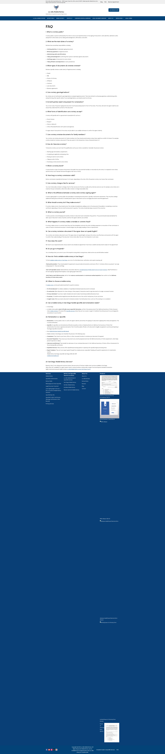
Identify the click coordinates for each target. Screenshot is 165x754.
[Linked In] (54, 750)
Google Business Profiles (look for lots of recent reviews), (94, 269)
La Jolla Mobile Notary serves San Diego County (79, 369)
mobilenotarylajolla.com (53, 355)
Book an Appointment (113, 2)
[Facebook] (47, 750)
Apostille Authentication (52, 378)
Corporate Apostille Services (82, 18)
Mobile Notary (49, 376)
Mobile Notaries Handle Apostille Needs (59, 331)
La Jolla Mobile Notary (39, 18)
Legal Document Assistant (99, 18)
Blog (101, 2)
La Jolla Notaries (86, 378)
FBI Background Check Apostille (53, 383)
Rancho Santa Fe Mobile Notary (71, 390)
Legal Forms (128, 18)
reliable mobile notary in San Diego (58, 260)
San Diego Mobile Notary (70, 382)
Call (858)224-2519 (113, 10)
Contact (84, 388)
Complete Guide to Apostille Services (105, 749)
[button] (64, 18)
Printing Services (50, 403)
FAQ (105, 2)
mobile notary (50, 285)
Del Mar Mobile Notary (69, 385)
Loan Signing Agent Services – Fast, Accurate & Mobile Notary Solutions (53, 390)
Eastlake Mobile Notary (69, 387)
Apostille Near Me (50, 395)
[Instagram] (51, 750)
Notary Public (50, 18)
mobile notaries (54, 311)
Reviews (84, 383)
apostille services (70, 311)
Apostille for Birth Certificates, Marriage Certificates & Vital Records (53, 399)
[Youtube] (49, 750)
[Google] (56, 750)
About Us (84, 376)
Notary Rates (85, 381)
